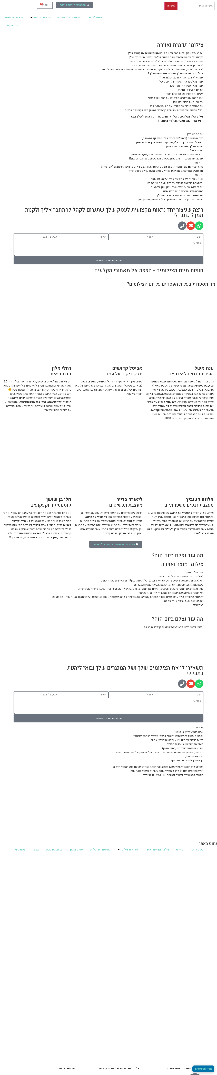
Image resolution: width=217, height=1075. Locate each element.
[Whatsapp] (199, 225)
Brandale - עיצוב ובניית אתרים (185, 1069)
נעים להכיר (95, 17)
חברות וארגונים (14, 17)
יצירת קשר (11, 25)
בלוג (36, 850)
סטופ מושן (76, 850)
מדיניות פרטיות (203, 1069)
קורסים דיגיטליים (100, 850)
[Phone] (182, 225)
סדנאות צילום (42, 17)
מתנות (179, 850)
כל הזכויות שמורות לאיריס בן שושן (118, 1069)
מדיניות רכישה (66, 1069)
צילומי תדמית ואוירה (69, 17)
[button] (115, 544)
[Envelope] (190, 225)
